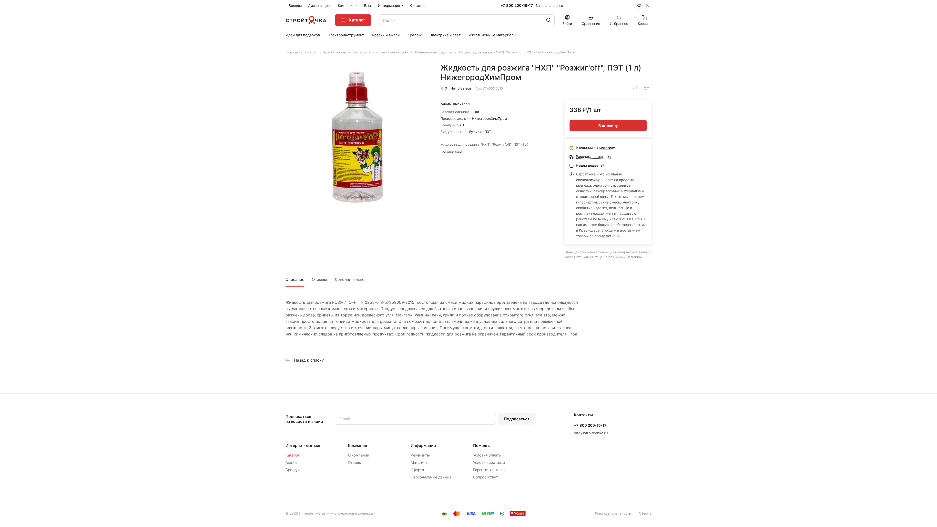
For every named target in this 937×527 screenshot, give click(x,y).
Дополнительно (350, 279)
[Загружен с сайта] (357, 135)
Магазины (419, 462)
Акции (291, 462)
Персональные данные (431, 477)
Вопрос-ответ (485, 477)
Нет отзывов (460, 88)
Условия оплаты (487, 455)
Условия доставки (489, 462)
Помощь (481, 445)
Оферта (417, 469)
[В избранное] (635, 87)
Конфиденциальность (613, 513)
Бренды (292, 469)
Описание (294, 279)
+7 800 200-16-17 (516, 5)
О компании (358, 455)
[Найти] (548, 20)
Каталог (292, 455)
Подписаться (517, 418)
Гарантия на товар (489, 469)
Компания (357, 445)
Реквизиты (420, 455)
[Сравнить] (646, 87)
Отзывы (319, 279)
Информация (423, 445)
